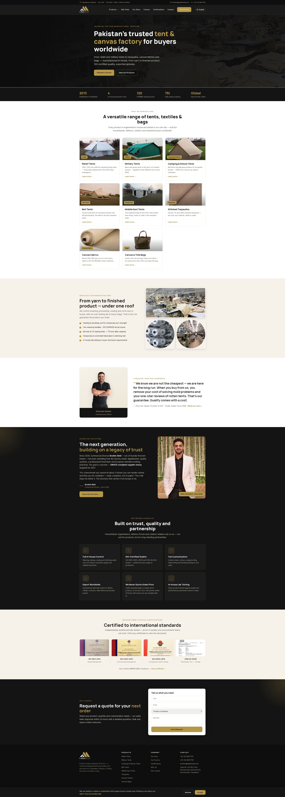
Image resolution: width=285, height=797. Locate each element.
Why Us (154, 767)
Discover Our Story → (91, 494)
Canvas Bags (126, 782)
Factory (147, 9)
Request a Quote (104, 72)
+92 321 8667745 (186, 756)
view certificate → (158, 669)
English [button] (201, 9)
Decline (188, 792)
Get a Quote (184, 9)
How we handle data (93, 794)
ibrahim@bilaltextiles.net (189, 764)
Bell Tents (125, 9)
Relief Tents (126, 756)
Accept (200, 792)
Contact (170, 9)
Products (112, 9)
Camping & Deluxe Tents (130, 764)
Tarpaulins (125, 774)
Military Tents (126, 760)
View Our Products (126, 72)
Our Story (136, 9)
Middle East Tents (128, 771)
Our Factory (155, 760)
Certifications (158, 9)
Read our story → (195, 406)
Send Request (177, 729)
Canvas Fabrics (127, 778)
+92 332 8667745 (187, 760)
